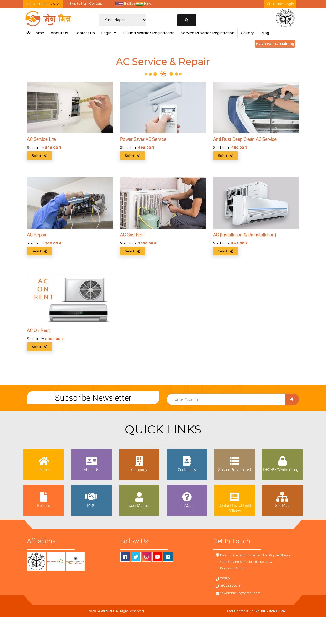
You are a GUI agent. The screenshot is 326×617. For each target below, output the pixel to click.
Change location (186, 20)
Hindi (147, 3)
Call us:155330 (52, 4)
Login (107, 33)
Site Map (282, 505)
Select (38, 155)
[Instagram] (146, 557)
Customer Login (280, 4)
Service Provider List (234, 469)
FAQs (186, 505)
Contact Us (84, 33)
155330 (225, 578)
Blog (264, 33)
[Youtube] (157, 557)
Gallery (247, 33)
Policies (43, 505)
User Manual (139, 505)
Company (139, 469)
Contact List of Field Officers (234, 508)
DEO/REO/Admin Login (282, 469)
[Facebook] (125, 557)
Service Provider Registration (207, 33)
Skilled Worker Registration (148, 33)
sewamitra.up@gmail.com (240, 593)
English (129, 3)
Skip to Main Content (85, 3)
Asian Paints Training (275, 44)
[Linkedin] (168, 557)
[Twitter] (136, 557)
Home (37, 33)
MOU (91, 505)
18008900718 (230, 585)
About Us (59, 33)
